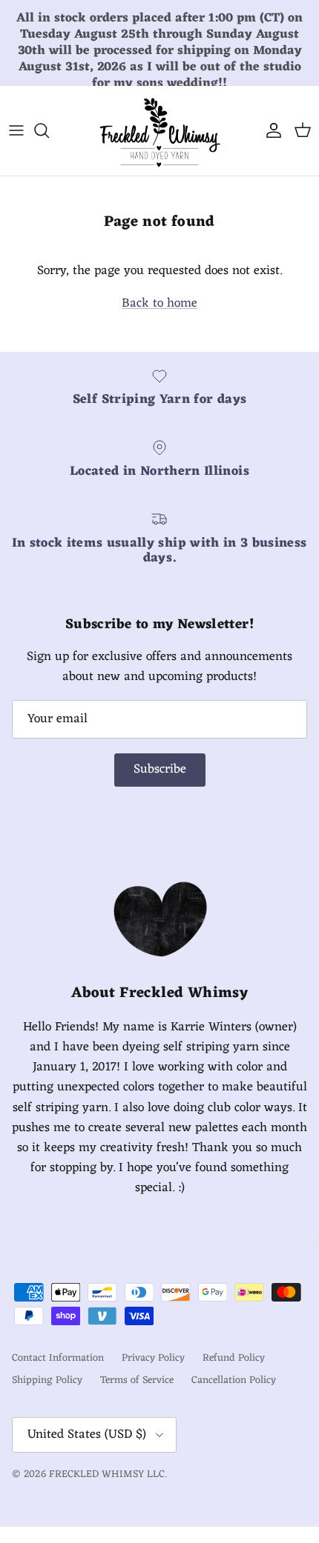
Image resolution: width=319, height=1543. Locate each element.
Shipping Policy (47, 1380)
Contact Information (58, 1358)
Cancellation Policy (233, 1380)
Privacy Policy (153, 1358)
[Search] (49, 130)
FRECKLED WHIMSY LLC (107, 1474)
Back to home (159, 304)
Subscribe (160, 770)
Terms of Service (137, 1380)
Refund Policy (234, 1358)
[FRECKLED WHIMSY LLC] (159, 130)
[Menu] (16, 130)
